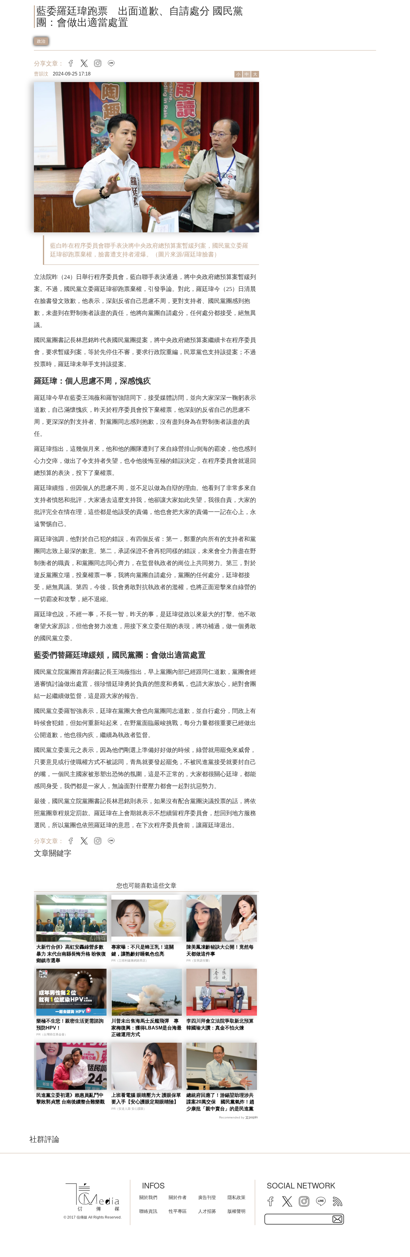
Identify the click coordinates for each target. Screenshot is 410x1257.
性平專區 (178, 1211)
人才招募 (207, 1211)
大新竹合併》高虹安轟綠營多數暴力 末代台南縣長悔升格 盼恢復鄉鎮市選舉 (71, 953)
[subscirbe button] (337, 1219)
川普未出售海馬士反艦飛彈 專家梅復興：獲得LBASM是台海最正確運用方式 (146, 1027)
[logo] (92, 1197)
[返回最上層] (390, 1237)
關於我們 (148, 1197)
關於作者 (178, 1197)
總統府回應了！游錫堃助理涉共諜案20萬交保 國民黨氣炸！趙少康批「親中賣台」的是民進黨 (220, 1102)
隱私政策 (237, 1197)
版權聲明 (237, 1211)
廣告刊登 (207, 1197)
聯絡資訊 (148, 1211)
